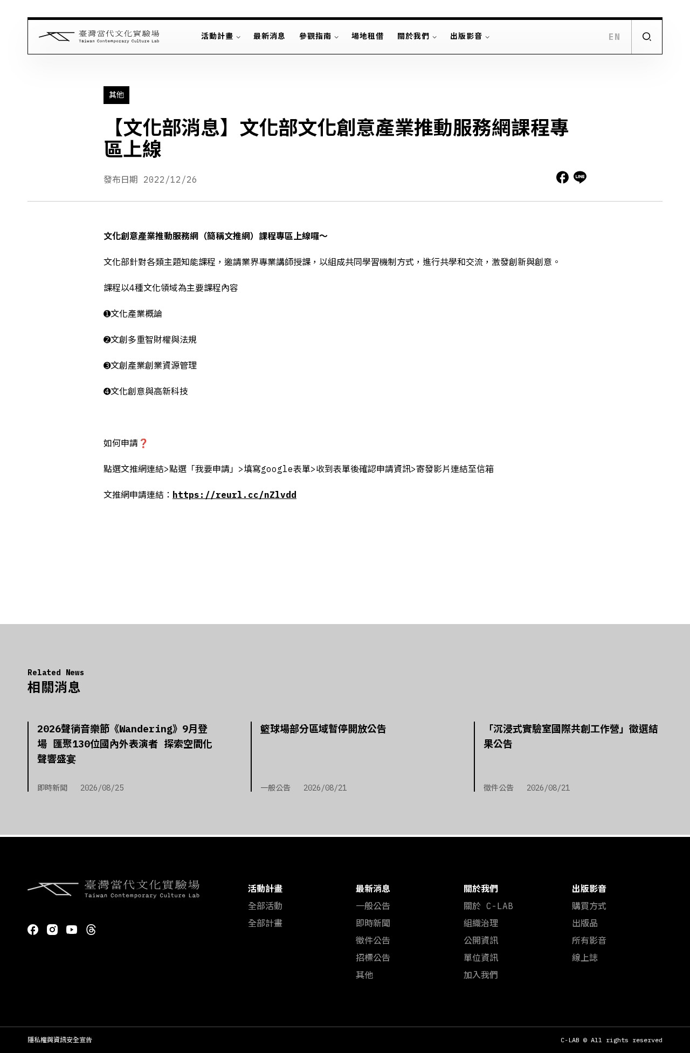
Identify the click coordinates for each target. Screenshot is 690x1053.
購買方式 (589, 905)
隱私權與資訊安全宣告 (59, 1040)
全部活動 (265, 905)
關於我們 (413, 36)
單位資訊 (481, 957)
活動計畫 (217, 36)
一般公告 (373, 905)
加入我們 (481, 974)
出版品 (585, 923)
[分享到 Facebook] (562, 177)
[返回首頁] (94, 36)
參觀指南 (315, 36)
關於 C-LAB (488, 905)
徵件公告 (373, 940)
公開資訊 (481, 940)
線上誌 (585, 957)
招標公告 (373, 957)
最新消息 (269, 36)
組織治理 (481, 923)
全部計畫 (265, 923)
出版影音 (466, 36)
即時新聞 (373, 923)
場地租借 (367, 36)
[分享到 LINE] (580, 177)
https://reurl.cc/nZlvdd (234, 494)
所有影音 (589, 940)
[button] (646, 36)
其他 (364, 974)
